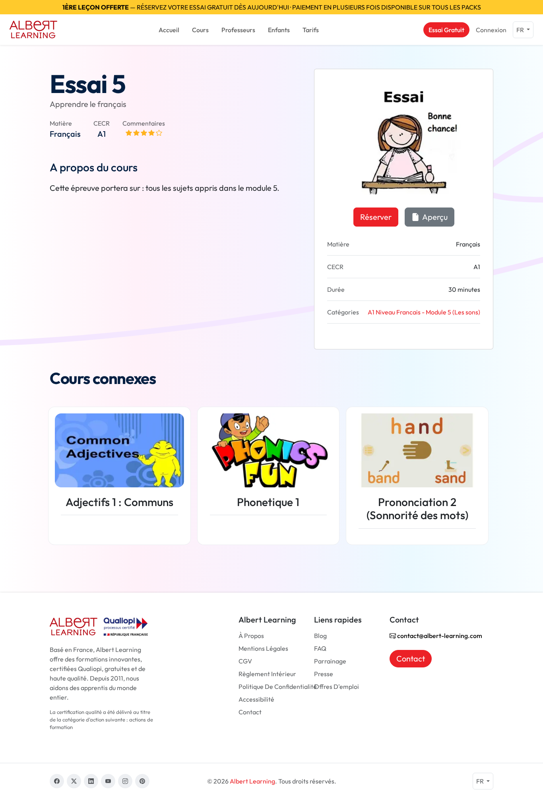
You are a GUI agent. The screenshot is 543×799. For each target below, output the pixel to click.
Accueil (169, 30)
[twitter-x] (74, 781)
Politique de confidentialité (278, 686)
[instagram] (125, 781)
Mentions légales (263, 648)
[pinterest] (142, 781)
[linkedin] (91, 781)
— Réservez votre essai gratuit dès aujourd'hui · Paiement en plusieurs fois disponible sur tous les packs (271, 7)
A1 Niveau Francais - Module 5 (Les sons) (424, 312)
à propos (251, 636)
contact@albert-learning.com (439, 636)
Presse (323, 674)
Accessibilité (256, 699)
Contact (250, 712)
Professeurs (238, 30)
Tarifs (311, 30)
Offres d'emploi (336, 686)
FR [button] (520, 30)
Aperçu (434, 217)
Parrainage (330, 661)
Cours (200, 30)
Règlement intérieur (267, 674)
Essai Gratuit (446, 30)
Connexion (491, 30)
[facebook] (57, 781)
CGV (245, 661)
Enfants (279, 30)
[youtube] (108, 781)
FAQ (320, 648)
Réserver (376, 217)
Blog (320, 636)
